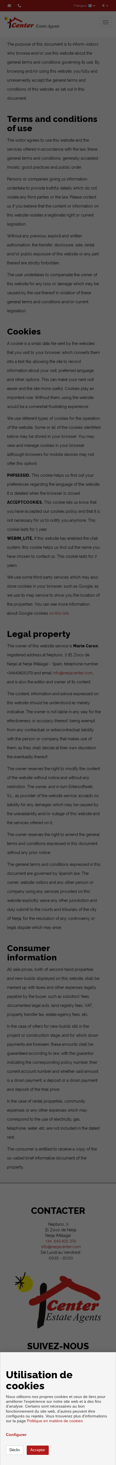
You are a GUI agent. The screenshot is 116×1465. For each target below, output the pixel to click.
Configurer (16, 1434)
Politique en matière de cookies (55, 1421)
